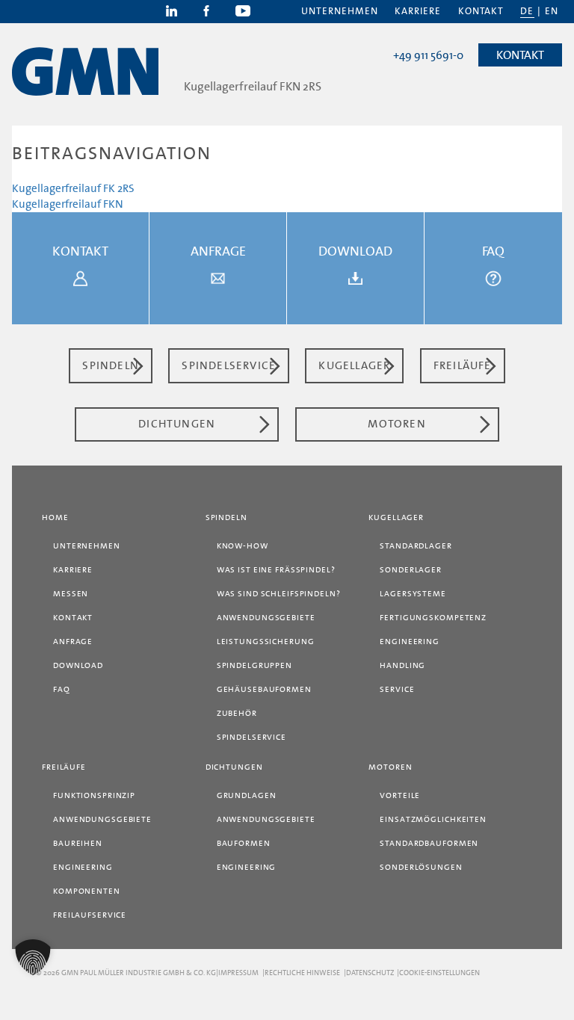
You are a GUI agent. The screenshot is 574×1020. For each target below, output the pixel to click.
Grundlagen (247, 795)
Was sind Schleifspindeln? (279, 593)
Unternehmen (339, 10)
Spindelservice (251, 737)
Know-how (242, 545)
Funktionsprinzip (94, 795)
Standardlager (415, 545)
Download (78, 665)
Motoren (390, 767)
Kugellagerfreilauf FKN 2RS (252, 86)
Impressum (238, 972)
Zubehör (237, 713)
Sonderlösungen (421, 867)
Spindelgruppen (254, 665)
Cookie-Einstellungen (439, 972)
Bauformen (244, 843)
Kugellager (396, 517)
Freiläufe (64, 767)
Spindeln (226, 517)
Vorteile (400, 795)
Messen (70, 593)
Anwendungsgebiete (266, 617)
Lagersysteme (413, 593)
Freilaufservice (89, 915)
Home (55, 517)
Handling (402, 665)
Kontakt (481, 10)
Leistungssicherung (266, 641)
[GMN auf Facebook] (207, 9)
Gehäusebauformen (264, 689)
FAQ (61, 689)
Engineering (409, 641)
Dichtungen (234, 767)
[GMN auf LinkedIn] (172, 9)
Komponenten (86, 891)
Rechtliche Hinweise (302, 972)
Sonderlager (411, 569)
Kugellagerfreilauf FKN (67, 204)
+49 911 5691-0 (428, 55)
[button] (33, 957)
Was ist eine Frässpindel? (276, 569)
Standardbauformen (429, 843)
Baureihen (77, 843)
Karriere (418, 10)
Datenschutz (370, 972)
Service (397, 689)
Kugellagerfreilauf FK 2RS (73, 188)
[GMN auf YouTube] (243, 9)
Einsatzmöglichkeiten (433, 819)
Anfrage (73, 641)
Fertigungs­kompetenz (433, 617)
